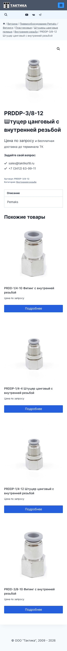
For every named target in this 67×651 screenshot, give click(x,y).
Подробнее (33, 308)
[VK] (33, 15)
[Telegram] (40, 15)
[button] (58, 49)
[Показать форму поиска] (6, 15)
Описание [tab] (13, 193)
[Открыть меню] (61, 5)
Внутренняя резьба (26, 182)
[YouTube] (27, 15)
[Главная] (4, 23)
